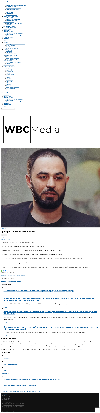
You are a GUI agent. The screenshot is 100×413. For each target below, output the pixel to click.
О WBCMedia (7, 402)
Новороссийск (11, 76)
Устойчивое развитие (13, 8)
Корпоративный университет (16, 5)
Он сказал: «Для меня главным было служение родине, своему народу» (39, 291)
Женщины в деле (9, 26)
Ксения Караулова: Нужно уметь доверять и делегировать (20, 385)
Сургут (8, 77)
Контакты (6, 407)
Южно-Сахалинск (11, 83)
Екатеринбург (10, 71)
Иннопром (9, 34)
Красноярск (10, 74)
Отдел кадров (11, 6)
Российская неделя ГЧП (14, 36)
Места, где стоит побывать (14, 89)
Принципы (4, 228)
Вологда (9, 70)
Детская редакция (10, 27)
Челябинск (9, 81)
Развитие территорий (11, 16)
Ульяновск (9, 80)
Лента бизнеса (8, 37)
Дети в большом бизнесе (10, 364)
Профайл (6, 38)
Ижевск (8, 73)
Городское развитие (13, 19)
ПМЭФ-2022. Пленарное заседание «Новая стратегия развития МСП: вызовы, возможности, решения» (32, 379)
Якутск (8, 84)
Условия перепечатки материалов (14, 403)
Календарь (7, 29)
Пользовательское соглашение (13, 406)
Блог (5, 40)
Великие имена (11, 15)
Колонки (6, 30)
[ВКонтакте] (5, 271)
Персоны (6, 11)
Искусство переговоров (14, 23)
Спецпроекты (8, 31)
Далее (5, 293)
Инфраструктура (11, 20)
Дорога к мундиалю (12, 88)
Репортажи (7, 358)
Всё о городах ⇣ (11, 69)
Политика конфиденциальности (14, 405)
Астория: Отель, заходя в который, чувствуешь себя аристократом (22, 391)
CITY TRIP (9, 17)
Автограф (9, 13)
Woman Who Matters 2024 (14, 33)
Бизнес (6, 4)
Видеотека (7, 104)
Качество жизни (9, 22)
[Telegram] (3, 271)
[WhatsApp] (1, 271)
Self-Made (9, 12)
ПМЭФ (5, 370)
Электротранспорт (12, 9)
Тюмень (8, 78)
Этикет (8, 24)
